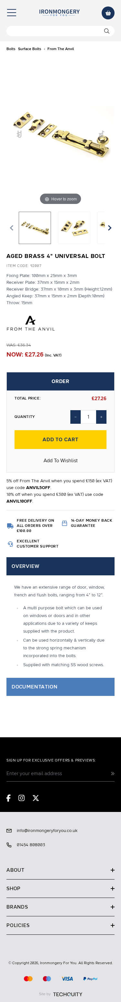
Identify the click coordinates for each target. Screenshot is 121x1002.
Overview (25, 566)
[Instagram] (21, 798)
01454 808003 (31, 845)
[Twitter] (36, 798)
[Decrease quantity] (75, 417)
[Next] (102, 134)
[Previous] (19, 134)
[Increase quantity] (101, 417)
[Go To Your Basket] (108, 12)
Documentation (34, 686)
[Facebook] (8, 798)
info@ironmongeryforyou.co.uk (47, 830)
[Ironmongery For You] (59, 13)
